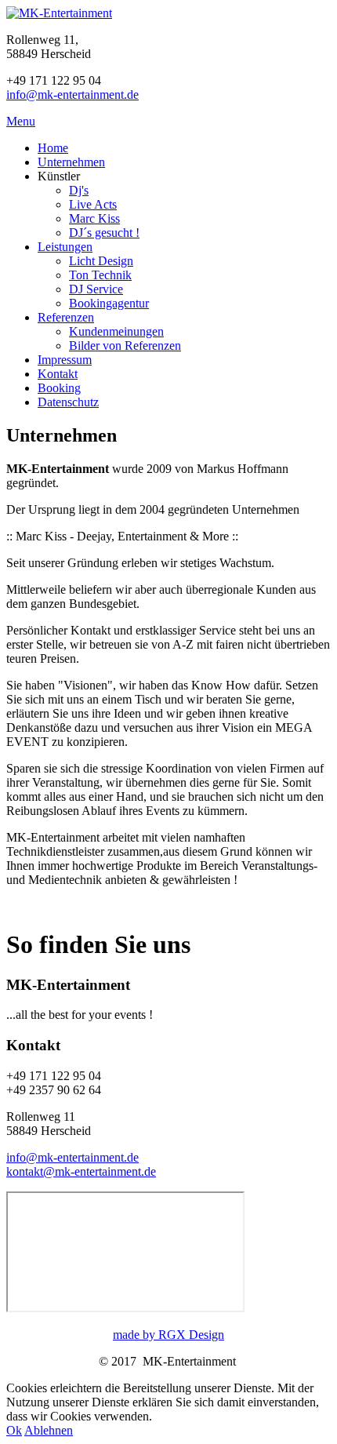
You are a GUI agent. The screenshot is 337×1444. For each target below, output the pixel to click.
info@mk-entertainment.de (72, 94)
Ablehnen (48, 1430)
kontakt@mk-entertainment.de (81, 1171)
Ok (14, 1430)
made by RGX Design (168, 1334)
